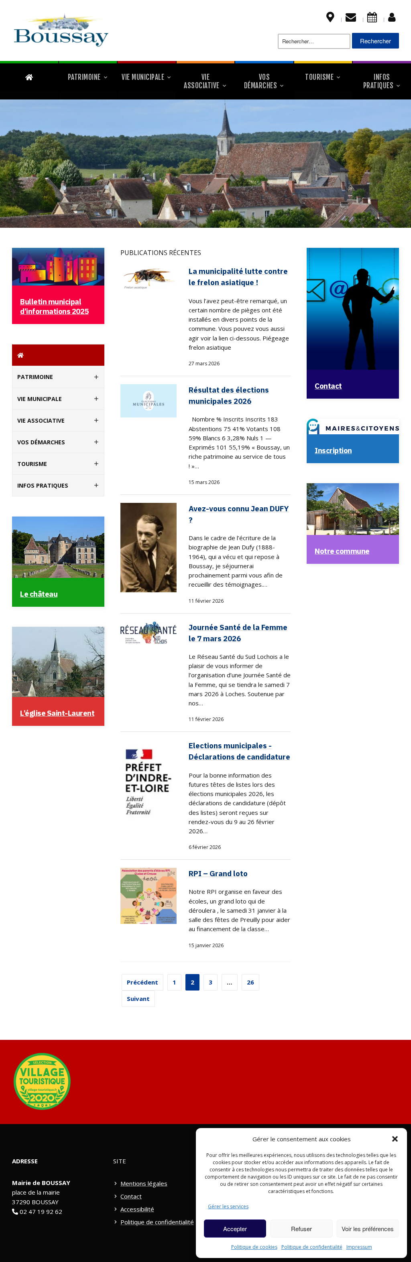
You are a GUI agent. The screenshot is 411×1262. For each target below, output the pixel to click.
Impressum (359, 1247)
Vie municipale (143, 77)
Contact (328, 386)
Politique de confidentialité (311, 1247)
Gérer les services (228, 1206)
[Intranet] (392, 18)
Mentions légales (143, 1183)
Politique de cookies (254, 1247)
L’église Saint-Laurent (57, 713)
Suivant (138, 999)
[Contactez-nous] (351, 18)
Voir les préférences (368, 1228)
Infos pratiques (378, 81)
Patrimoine (84, 77)
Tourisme (319, 77)
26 (250, 982)
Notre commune (342, 551)
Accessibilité (137, 1209)
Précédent (142, 982)
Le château (38, 594)
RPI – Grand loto (218, 873)
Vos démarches (260, 81)
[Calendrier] (372, 18)
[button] (395, 1139)
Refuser (301, 1228)
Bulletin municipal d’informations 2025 (54, 306)
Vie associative (202, 81)
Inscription (333, 450)
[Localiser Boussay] (330, 18)
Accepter (235, 1228)
